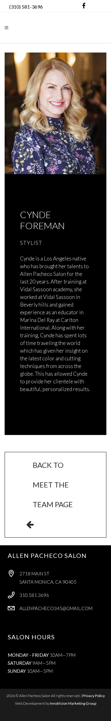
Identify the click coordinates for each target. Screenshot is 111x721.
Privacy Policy (93, 695)
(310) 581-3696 (26, 7)
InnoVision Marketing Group (73, 703)
